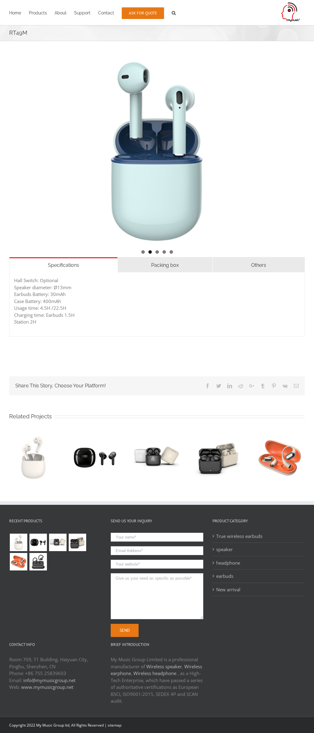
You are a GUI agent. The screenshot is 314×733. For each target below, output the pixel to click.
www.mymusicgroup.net (47, 687)
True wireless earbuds (239, 536)
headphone (228, 563)
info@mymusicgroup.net (49, 680)
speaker (224, 549)
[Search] (174, 12)
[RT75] (77, 542)
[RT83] (18, 542)
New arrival (228, 589)
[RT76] (57, 542)
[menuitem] (15, 12)
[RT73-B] (18, 561)
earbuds (224, 576)
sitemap (114, 725)
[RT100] (38, 542)
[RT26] (38, 561)
